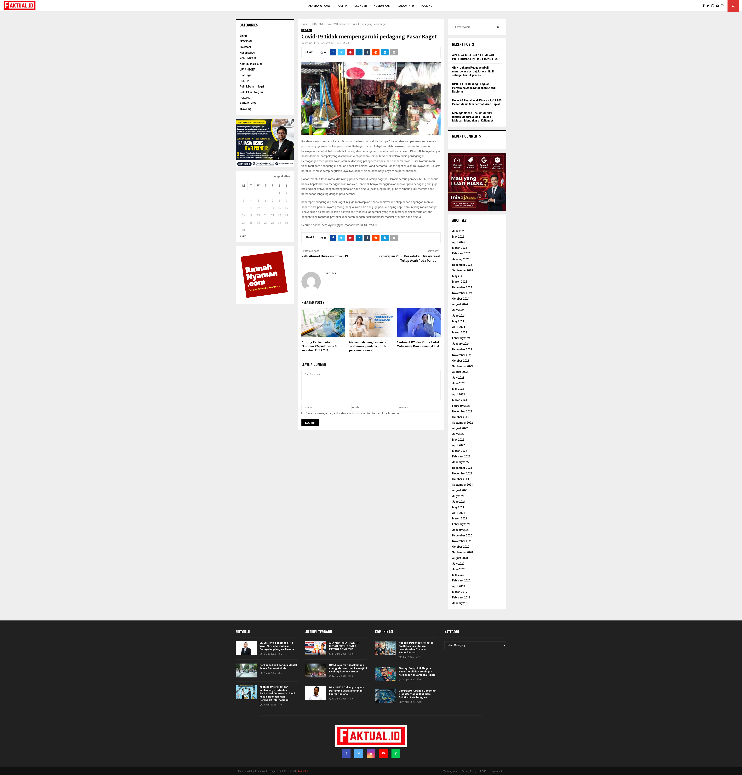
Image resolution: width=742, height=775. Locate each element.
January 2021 (460, 529)
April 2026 (458, 242)
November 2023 (462, 355)
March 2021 (459, 518)
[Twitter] (708, 5)
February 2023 (461, 405)
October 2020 (460, 546)
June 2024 (458, 315)
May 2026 (458, 236)
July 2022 (458, 433)
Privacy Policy (469, 771)
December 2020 (462, 535)
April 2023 (458, 394)
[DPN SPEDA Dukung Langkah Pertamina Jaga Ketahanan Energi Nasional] (315, 693)
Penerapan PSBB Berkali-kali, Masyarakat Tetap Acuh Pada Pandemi (410, 258)
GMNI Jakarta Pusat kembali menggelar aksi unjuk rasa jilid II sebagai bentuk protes (473, 71)
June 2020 (458, 569)
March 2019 (459, 591)
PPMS (483, 771)
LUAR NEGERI (248, 69)
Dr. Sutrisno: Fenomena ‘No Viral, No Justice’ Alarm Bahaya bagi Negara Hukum (277, 646)
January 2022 (460, 462)
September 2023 (462, 366)
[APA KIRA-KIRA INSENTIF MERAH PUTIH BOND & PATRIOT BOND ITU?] (315, 648)
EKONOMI (306, 30)
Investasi (245, 46)
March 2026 (459, 247)
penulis (308, 43)
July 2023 (458, 377)
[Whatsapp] (723, 5)
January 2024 (460, 343)
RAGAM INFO (248, 103)
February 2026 (461, 253)
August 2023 (460, 371)
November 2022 (462, 411)
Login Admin (496, 771)
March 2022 (459, 450)
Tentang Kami (450, 771)
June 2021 (458, 501)
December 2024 (462, 287)
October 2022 (460, 417)
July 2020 (458, 563)
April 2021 (458, 512)
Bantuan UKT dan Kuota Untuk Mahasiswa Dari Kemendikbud (418, 344)
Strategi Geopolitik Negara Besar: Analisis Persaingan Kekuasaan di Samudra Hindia (417, 671)
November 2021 (462, 473)
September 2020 (462, 552)
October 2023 (460, 360)
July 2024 (458, 309)
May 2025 (458, 276)
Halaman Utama (318, 5)
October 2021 (460, 479)
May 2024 (458, 321)
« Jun (243, 235)
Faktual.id (303, 771)
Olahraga (245, 75)
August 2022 (460, 428)
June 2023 (458, 383)
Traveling (246, 108)
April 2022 (458, 445)
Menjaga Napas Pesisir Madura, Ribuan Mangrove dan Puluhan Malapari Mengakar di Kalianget (472, 116)
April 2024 (458, 326)
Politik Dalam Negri (252, 86)
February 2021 (461, 524)
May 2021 (458, 507)
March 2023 (459, 400)
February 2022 (461, 456)
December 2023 (462, 349)
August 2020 (460, 558)
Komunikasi (382, 5)
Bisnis (244, 35)
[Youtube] (718, 5)
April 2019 (458, 586)
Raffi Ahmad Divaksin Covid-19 (324, 256)
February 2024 (461, 338)
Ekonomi (360, 5)
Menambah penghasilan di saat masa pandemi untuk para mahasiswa (367, 346)
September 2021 (462, 484)
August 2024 (460, 304)
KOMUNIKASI (248, 58)
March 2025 (459, 281)
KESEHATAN (247, 52)
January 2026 (460, 259)
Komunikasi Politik (251, 63)
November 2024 (462, 293)
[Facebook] (704, 5)
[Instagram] (713, 5)
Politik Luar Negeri (251, 92)
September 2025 (462, 270)
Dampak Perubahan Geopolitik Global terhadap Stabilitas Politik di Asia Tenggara (417, 694)
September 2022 (462, 422)
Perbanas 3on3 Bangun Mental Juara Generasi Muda (278, 667)
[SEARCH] (498, 27)
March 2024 (459, 332)
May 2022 (458, 439)
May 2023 (458, 388)
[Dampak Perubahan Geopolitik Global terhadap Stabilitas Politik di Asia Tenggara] (385, 696)
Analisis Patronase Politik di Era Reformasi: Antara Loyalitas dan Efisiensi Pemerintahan (416, 647)
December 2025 (462, 264)
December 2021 (462, 467)
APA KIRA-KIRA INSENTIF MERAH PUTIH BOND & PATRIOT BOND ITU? (344, 646)
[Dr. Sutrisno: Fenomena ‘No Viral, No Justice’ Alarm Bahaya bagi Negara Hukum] (246, 648)
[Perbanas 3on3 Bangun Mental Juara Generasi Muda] (246, 670)
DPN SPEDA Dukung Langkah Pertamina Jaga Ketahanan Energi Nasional (474, 87)
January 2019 (460, 603)
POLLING (426, 5)
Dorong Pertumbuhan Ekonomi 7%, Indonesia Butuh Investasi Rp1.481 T (322, 346)
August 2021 (460, 490)
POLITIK (342, 5)
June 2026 (458, 231)
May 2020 (458, 574)
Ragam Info (405, 5)
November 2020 (462, 541)
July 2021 (458, 496)
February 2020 (461, 580)
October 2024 (460, 298)
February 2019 (461, 597)
